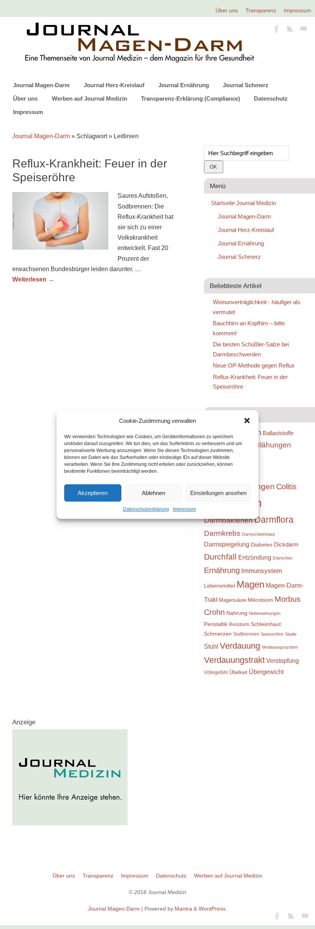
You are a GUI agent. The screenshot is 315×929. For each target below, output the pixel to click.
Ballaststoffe (278, 433)
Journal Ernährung (183, 85)
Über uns (227, 10)
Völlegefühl (216, 672)
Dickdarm (286, 545)
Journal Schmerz (246, 85)
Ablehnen (153, 493)
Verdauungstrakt (234, 660)
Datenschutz (271, 98)
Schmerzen (218, 634)
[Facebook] (276, 30)
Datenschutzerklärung (146, 509)
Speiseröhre (272, 634)
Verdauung (240, 646)
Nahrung (236, 613)
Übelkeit (238, 672)
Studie (291, 634)
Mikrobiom (260, 600)
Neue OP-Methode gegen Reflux (254, 365)
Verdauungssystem (280, 647)
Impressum (184, 509)
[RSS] (290, 30)
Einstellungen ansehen (218, 493)
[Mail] (303, 30)
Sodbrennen (246, 634)
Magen (250, 584)
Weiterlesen (33, 279)
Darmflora (273, 520)
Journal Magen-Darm (41, 85)
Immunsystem (261, 571)
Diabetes (261, 545)
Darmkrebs (222, 533)
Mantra (183, 909)
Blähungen (273, 445)
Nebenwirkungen (264, 613)
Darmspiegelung (226, 544)
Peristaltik (215, 624)
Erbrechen (282, 558)
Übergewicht (266, 672)
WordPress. (213, 909)
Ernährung (222, 570)
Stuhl (211, 646)
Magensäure (232, 600)
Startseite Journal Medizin (243, 203)
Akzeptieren (93, 493)
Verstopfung (282, 660)
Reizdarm (239, 624)
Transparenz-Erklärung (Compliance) (190, 98)
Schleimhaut (266, 624)
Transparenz (260, 10)
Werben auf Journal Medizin (89, 98)
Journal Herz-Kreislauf (114, 85)
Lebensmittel (219, 586)
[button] (247, 420)
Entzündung (254, 557)
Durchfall (220, 556)
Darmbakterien (228, 520)
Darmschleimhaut (258, 534)
